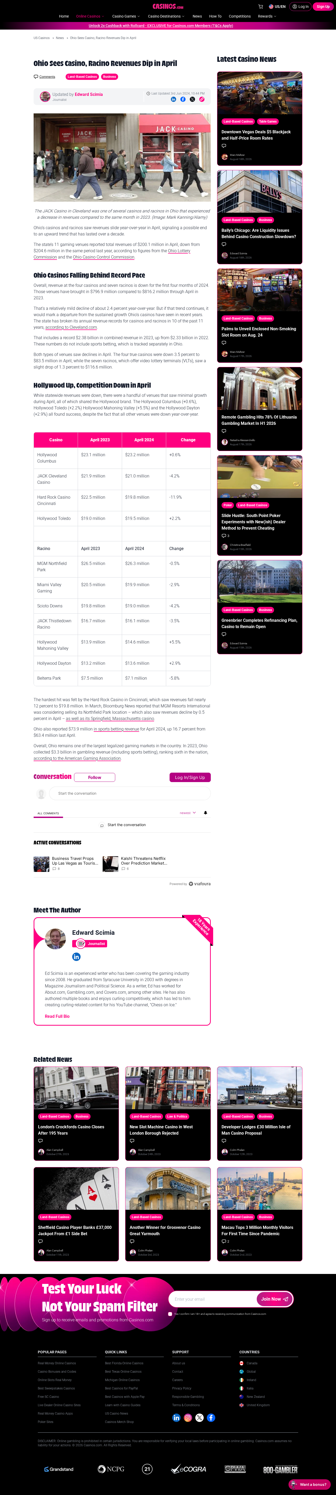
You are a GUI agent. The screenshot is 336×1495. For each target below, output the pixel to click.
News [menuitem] (197, 16)
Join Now (271, 1299)
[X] (199, 1418)
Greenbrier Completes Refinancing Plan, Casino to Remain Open (259, 623)
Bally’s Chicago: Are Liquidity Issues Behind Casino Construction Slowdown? (259, 233)
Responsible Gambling (188, 1397)
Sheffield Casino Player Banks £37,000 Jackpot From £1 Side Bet (75, 1230)
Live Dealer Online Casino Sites (59, 1405)
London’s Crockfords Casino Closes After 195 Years (71, 1130)
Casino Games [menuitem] (124, 16)
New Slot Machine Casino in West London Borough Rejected (161, 1130)
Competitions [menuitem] (240, 16)
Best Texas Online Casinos (123, 1371)
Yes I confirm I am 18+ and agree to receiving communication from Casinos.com (220, 1313)
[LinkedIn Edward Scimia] (76, 957)
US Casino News (116, 1413)
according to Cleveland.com (71, 327)
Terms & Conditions (186, 1405)
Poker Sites (45, 1422)
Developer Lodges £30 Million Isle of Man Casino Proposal (256, 1130)
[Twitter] (192, 99)
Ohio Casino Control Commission (103, 257)
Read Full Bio (57, 1016)
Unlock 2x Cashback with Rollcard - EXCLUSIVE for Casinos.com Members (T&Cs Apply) (141, 26)
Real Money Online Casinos (57, 1363)
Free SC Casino (48, 1397)
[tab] (48, 813)
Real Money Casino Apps (55, 1413)
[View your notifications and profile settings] (205, 812)
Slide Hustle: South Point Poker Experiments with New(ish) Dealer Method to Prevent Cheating (254, 522)
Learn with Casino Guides (122, 1405)
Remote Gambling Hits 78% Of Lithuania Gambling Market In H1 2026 (259, 420)
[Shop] (260, 6)
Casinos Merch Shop (119, 1422)
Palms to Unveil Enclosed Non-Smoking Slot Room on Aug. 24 (259, 332)
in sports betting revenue (116, 729)
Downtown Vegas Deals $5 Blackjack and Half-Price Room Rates (256, 135)
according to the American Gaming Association (77, 758)
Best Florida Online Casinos (124, 1363)
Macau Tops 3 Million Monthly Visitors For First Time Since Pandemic (257, 1230)
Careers (177, 1380)
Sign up (197, 777)
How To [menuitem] (215, 16)
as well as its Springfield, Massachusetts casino (110, 718)
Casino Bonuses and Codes (57, 1371)
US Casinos (42, 38)
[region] (122, 830)
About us (178, 1363)
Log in (181, 777)
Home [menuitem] (64, 16)
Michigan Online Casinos (122, 1380)
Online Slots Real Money (55, 1380)
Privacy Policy (181, 1388)
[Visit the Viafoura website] (199, 884)
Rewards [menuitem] (265, 16)
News (60, 38)
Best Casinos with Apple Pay (125, 1397)
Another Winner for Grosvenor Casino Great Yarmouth (165, 1230)
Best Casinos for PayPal (121, 1388)
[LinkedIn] (173, 99)
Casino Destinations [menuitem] (164, 16)
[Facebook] (183, 99)
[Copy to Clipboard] (201, 99)
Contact (177, 1371)
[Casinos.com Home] (168, 6)
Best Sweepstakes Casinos (56, 1388)
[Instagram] (188, 1418)
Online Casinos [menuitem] (88, 16)
